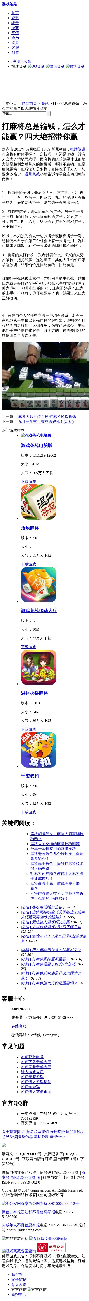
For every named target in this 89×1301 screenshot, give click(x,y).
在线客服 (19, 1026)
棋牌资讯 (77, 149)
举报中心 (57, 1137)
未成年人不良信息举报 (21, 1225)
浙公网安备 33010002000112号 (53, 1203)
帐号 (15, 23)
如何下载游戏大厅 (36, 1062)
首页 (15, 13)
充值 (15, 33)
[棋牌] (51, 950)
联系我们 (41, 1132)
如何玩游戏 (30, 1087)
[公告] (41, 907)
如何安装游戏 (32, 1077)
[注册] (16, 61)
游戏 (15, 28)
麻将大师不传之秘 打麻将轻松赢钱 (47, 417)
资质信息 (25, 1137)
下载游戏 (28, 482)
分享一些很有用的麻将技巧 (53, 849)
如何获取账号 (32, 1057)
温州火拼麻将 (34, 693)
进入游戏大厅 (32, 1072)
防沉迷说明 (75, 1132)
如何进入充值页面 (36, 1092)
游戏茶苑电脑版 (36, 445)
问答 (15, 53)
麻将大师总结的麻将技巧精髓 (55, 844)
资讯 (15, 18)
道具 (15, 43)
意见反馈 (9, 1137)
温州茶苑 (32, 174)
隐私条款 (41, 1137)
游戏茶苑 (9, 4)
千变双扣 (30, 775)
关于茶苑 (9, 1132)
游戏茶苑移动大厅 (39, 610)
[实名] (27, 61)
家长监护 (57, 1132)
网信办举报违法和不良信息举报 (28, 1212)
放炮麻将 (30, 528)
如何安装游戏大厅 (36, 1067)
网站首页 (29, 103)
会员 (15, 38)
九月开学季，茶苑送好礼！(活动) (46, 422)
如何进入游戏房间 (36, 1082)
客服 (15, 48)
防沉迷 (17, 1275)
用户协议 (25, 1132)
